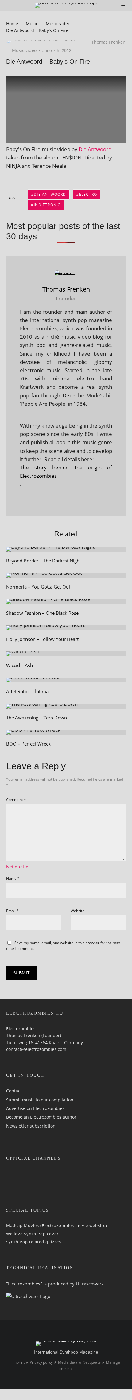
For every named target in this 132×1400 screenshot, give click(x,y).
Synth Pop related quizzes (33, 1242)
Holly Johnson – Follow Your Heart (42, 639)
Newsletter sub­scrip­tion (31, 1126)
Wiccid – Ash (19, 665)
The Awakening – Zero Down (36, 717)
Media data (67, 1362)
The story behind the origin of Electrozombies (66, 471)
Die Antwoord (95, 149)
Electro (88, 194)
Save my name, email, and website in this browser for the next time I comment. (63, 945)
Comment (16, 799)
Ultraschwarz (89, 1284)
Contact (14, 1091)
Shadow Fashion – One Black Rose (42, 613)
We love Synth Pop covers (33, 1234)
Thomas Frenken (108, 42)
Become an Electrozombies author (41, 1117)
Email (12, 910)
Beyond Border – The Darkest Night (43, 560)
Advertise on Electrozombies (35, 1108)
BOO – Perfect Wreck (28, 743)
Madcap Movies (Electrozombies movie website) (56, 1225)
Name (13, 878)
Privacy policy (41, 1362)
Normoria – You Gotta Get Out (38, 586)
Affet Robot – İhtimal (28, 691)
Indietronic (47, 204)
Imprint (18, 1362)
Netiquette (17, 867)
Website (77, 910)
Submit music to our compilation (39, 1100)
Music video (24, 50)
